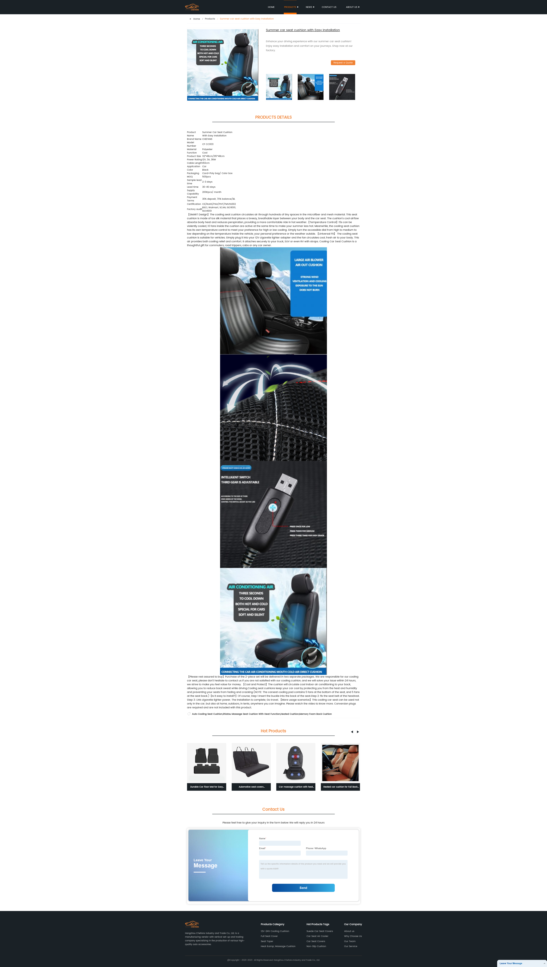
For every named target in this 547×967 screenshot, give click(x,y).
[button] (352, 732)
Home (271, 7)
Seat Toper (267, 941)
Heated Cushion (290, 714)
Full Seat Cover (269, 936)
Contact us (329, 7)
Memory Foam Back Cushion (315, 714)
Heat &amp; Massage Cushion (278, 946)
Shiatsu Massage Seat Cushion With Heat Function (251, 714)
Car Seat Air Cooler (317, 936)
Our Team (350, 941)
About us (351, 7)
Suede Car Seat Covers (320, 931)
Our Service (350, 946)
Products (290, 7)
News (309, 7)
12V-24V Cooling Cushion (275, 931)
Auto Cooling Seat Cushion (207, 714)
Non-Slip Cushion (316, 946)
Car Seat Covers (316, 941)
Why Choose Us (353, 936)
